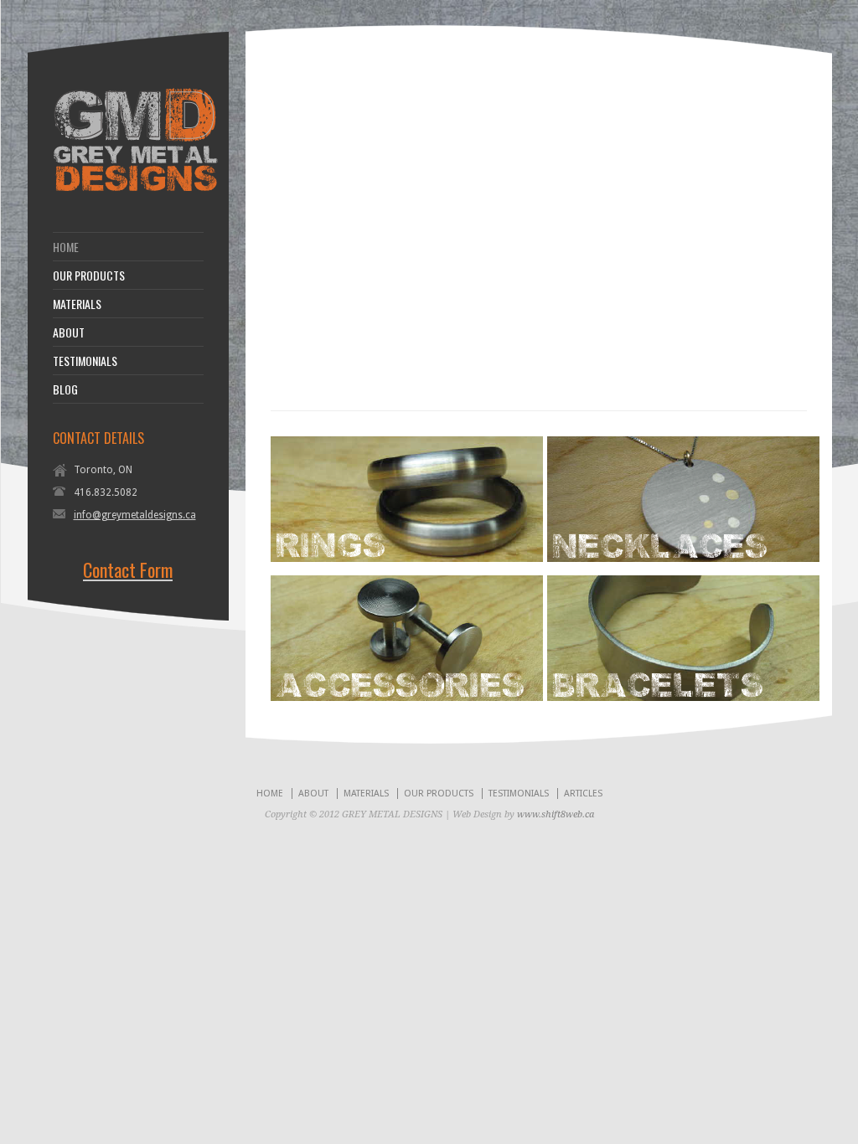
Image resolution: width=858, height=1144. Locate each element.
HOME (66, 247)
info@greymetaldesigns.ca (135, 515)
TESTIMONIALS (85, 361)
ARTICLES (583, 793)
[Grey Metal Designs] (136, 190)
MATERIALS (77, 304)
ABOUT (69, 332)
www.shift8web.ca (555, 814)
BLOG (65, 389)
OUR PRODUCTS (89, 275)
